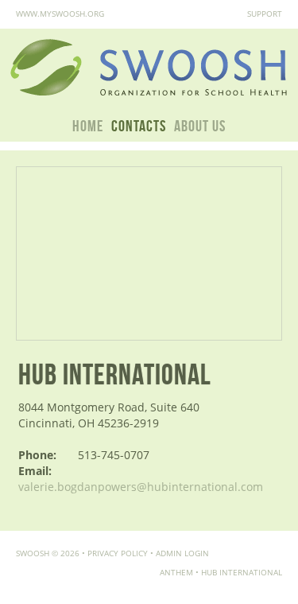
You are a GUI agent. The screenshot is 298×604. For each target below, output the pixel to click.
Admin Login (182, 553)
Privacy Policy (117, 553)
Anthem (176, 572)
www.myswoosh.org (60, 13)
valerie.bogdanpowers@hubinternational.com (140, 486)
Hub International (241, 572)
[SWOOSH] (149, 68)
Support (264, 13)
